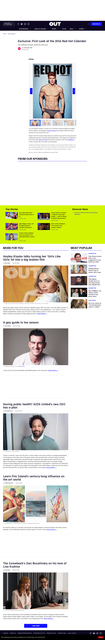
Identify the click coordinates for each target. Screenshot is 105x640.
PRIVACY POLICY (51, 633)
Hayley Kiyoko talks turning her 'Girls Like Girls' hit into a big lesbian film (32, 258)
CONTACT (5, 633)
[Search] (88, 24)
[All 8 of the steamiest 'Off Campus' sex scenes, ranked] (44, 226)
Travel (64, 29)
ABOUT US (13, 633)
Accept (101, 637)
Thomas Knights (51, 130)
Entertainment (23, 29)
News (71, 29)
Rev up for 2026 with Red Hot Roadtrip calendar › (85, 213)
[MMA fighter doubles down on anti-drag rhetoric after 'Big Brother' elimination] (79, 280)
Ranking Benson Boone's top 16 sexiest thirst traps (94, 270)
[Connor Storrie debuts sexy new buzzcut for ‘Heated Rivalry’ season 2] (12, 236)
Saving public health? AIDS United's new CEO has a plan (34, 405)
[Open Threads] (25, 24)
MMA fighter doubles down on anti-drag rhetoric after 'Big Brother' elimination (94, 282)
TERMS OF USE (62, 633)
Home (4, 33)
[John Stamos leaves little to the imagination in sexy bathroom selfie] (79, 258)
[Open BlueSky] (21, 24)
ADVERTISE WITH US (39, 633)
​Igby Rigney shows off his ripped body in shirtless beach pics (26, 225)
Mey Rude (7, 263)
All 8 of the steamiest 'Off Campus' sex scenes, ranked (58, 225)
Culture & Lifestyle (40, 29)
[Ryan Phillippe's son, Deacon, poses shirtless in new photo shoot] (79, 292)
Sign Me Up (96, 24)
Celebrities (92, 253)
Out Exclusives (11, 33)
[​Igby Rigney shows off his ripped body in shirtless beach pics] (12, 226)
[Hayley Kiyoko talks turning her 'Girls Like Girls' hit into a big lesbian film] (35, 284)
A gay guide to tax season (21, 322)
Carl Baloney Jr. (9, 411)
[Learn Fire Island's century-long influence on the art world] (35, 503)
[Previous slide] (31, 91)
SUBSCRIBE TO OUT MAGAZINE (8, 24)
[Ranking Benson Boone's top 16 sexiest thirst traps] (79, 269)
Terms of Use (41, 637)
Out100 (81, 29)
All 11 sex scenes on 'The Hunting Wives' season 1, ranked (94, 305)
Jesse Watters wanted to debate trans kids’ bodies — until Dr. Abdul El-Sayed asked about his (58, 216)
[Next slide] (73, 91)
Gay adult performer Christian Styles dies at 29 (26, 214)
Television (92, 300)
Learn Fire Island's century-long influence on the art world (33, 478)
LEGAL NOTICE (72, 633)
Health (54, 29)
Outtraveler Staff (28, 47)
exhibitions (71, 139)
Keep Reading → (42, 313)
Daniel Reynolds (9, 483)
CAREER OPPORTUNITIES (25, 633)
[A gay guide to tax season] (35, 346)
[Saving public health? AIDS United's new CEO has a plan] (35, 431)
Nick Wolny (8, 326)
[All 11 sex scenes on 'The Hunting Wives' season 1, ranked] (79, 303)
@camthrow (22, 366)
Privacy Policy (31, 637)
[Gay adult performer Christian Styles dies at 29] (12, 215)
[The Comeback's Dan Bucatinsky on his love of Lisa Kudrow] (35, 591)
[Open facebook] (18, 24)
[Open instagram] (28, 24)
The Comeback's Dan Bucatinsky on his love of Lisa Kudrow (34, 565)
